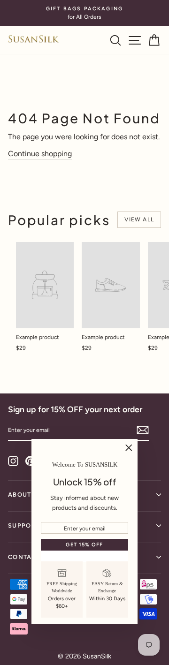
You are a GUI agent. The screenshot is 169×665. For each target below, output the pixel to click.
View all (139, 219)
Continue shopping (40, 153)
